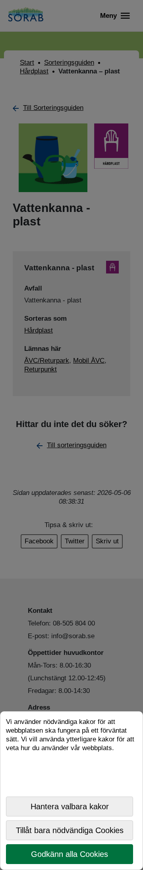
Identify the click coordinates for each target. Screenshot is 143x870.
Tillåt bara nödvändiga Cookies (70, 830)
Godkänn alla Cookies (69, 854)
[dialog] (71, 790)
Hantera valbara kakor (70, 806)
